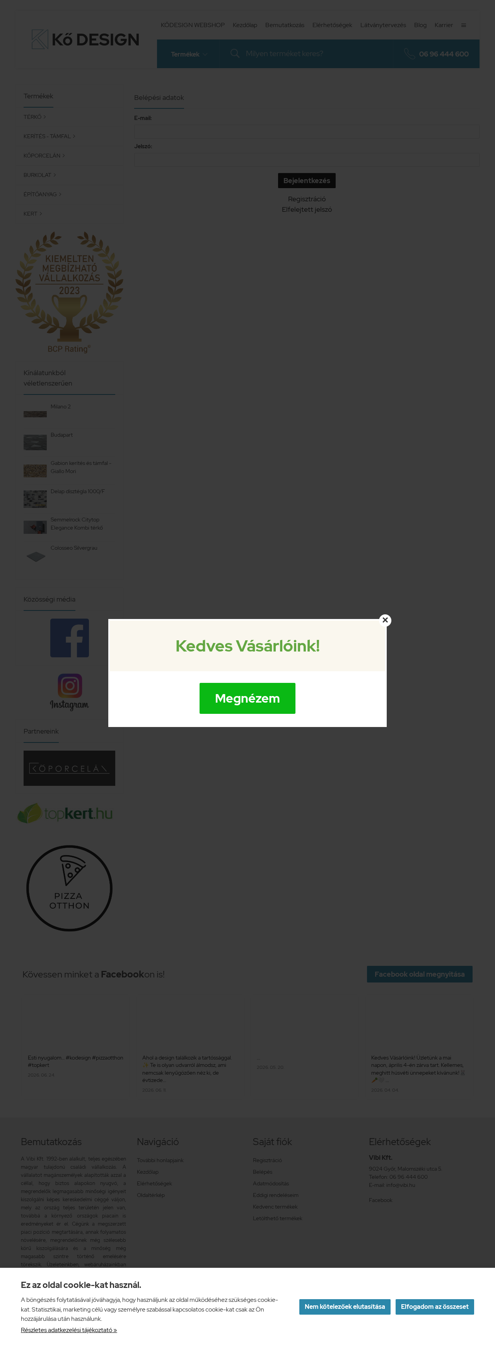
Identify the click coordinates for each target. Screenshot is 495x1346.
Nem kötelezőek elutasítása (345, 1307)
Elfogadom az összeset (435, 1307)
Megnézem (247, 698)
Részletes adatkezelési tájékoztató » (69, 1330)
